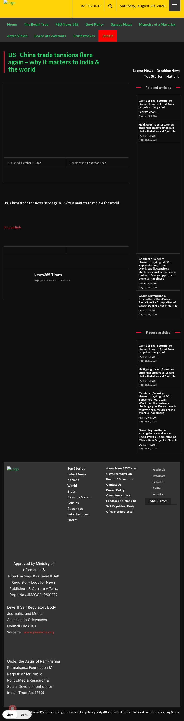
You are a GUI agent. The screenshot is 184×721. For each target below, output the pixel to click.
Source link (12, 227)
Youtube (158, 494)
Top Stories (153, 76)
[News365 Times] (19, 284)
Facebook (159, 469)
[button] (110, 5)
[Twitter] (23, 175)
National (173, 76)
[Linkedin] (148, 482)
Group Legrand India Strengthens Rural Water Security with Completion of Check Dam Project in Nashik (158, 300)
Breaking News (168, 70)
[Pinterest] (34, 175)
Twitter (157, 488)
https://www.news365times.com (52, 280)
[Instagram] (148, 476)
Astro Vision (148, 283)
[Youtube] (148, 495)
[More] (57, 175)
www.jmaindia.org (39, 632)
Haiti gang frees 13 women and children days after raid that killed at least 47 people (157, 128)
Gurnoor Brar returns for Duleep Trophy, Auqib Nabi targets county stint (156, 104)
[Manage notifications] (12, 708)
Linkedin (158, 481)
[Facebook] (12, 175)
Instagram (159, 475)
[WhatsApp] (45, 175)
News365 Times (48, 274)
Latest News (143, 70)
